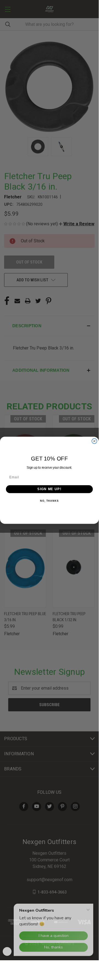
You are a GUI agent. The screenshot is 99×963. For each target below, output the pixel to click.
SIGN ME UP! (49, 488)
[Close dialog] (94, 441)
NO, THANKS (49, 500)
